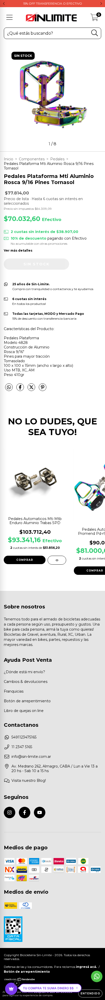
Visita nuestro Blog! (28, 780)
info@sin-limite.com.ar (31, 756)
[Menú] (9, 17)
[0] (94, 18)
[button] (50, 988)
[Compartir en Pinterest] (42, 389)
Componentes (32, 159)
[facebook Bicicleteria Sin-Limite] (24, 812)
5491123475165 (23, 737)
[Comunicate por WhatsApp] (96, 976)
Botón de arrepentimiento (27, 701)
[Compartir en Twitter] (32, 389)
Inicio (8, 159)
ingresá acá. (86, 967)
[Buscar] (95, 33)
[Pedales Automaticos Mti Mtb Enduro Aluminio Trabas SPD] (57, 560)
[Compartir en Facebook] (20, 389)
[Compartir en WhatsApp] (9, 387)
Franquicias (13, 691)
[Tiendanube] (20, 980)
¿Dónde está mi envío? (24, 672)
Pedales (57, 159)
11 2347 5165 (21, 747)
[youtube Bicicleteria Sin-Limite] (39, 812)
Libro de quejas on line (24, 710)
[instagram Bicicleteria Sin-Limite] (9, 812)
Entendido (90, 993)
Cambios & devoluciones (25, 681)
